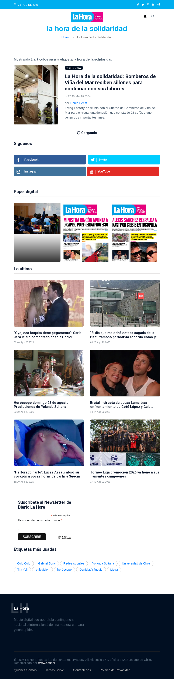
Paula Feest (78, 103)
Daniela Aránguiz (91, 569)
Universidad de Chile (136, 563)
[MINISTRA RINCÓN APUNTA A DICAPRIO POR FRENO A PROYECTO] (86, 232)
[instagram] (148, 4)
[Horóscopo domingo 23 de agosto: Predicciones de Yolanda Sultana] (49, 373)
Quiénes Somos (25, 670)
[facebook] (138, 4)
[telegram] (158, 4)
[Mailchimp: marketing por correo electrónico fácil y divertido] (64, 540)
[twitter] (143, 4)
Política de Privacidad (115, 670)
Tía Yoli (22, 569)
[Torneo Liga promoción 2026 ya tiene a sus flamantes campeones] (125, 443)
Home (65, 37)
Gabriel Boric (47, 563)
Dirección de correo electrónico (40, 520)
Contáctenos (82, 670)
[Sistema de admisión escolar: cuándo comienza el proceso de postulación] (37, 232)
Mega (114, 569)
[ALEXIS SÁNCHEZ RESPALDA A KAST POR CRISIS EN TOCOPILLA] (134, 232)
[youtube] (153, 4)
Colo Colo (23, 563)
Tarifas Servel (55, 670)
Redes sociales (73, 563)
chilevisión (42, 569)
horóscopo (64, 569)
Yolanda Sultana (103, 563)
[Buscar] (153, 17)
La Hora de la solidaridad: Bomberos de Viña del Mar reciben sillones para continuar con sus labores (110, 82)
